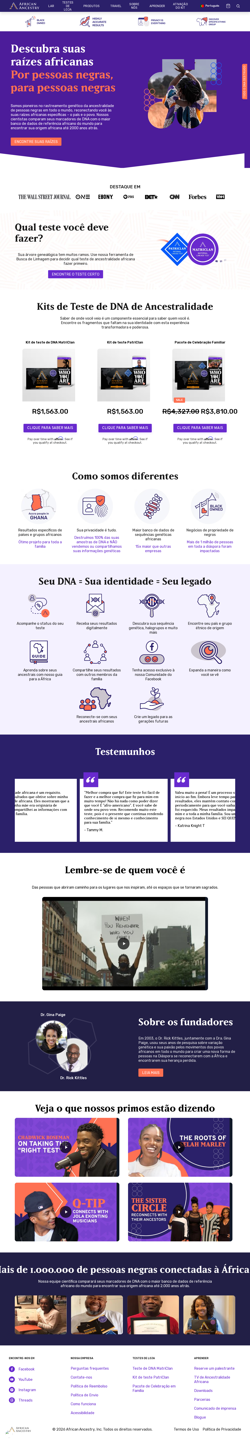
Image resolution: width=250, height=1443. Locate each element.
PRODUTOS (91, 6)
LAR (51, 6)
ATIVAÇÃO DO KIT (180, 5)
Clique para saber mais (50, 428)
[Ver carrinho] (228, 5)
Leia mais (151, 1072)
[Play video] (123, 943)
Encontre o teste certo (75, 274)
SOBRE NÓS (134, 5)
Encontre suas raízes (36, 141)
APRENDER (157, 6)
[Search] (237, 6)
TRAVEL (115, 6)
